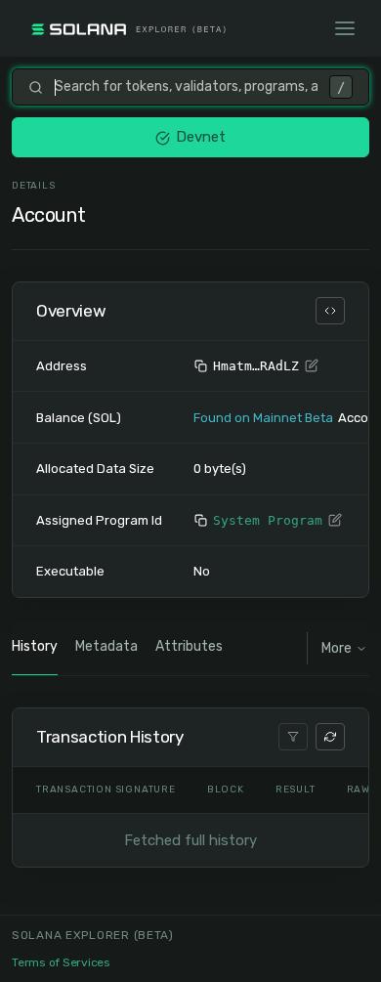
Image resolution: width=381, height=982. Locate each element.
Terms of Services (61, 962)
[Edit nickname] (311, 366)
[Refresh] (330, 736)
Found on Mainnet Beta (263, 417)
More (336, 648)
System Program (267, 520)
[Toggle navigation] (345, 28)
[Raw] (330, 310)
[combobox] (186, 87)
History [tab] (35, 646)
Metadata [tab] (106, 646)
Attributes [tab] (189, 646)
